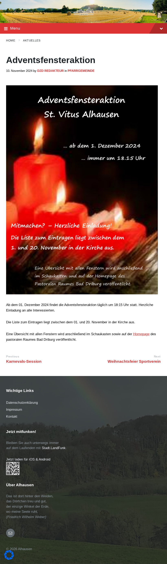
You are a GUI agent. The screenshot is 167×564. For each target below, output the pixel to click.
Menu (15, 28)
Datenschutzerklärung (22, 402)
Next (157, 356)
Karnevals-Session (24, 361)
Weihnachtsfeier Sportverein (134, 361)
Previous (12, 356)
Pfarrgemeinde (81, 70)
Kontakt (11, 416)
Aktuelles (31, 40)
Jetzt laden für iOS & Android (28, 459)
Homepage (141, 334)
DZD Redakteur (50, 70)
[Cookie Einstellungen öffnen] (9, 559)
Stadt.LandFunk (54, 448)
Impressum (14, 409)
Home (10, 40)
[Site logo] (83, 15)
